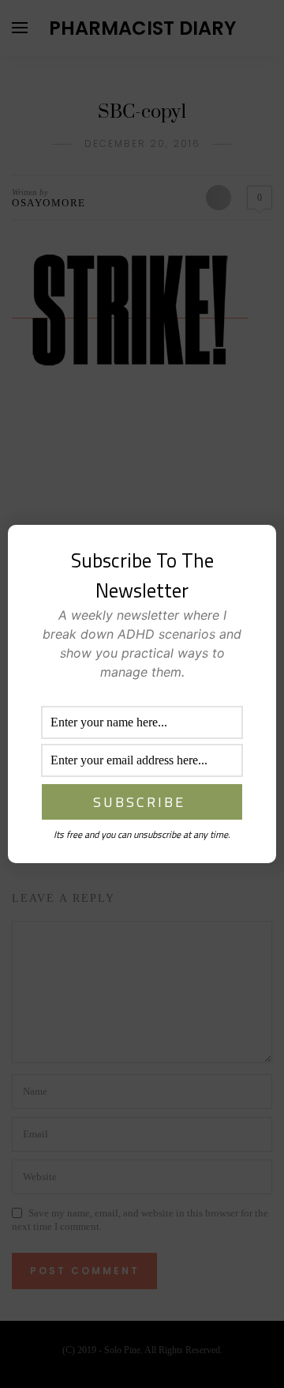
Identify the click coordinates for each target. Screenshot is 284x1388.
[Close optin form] (254, 549)
